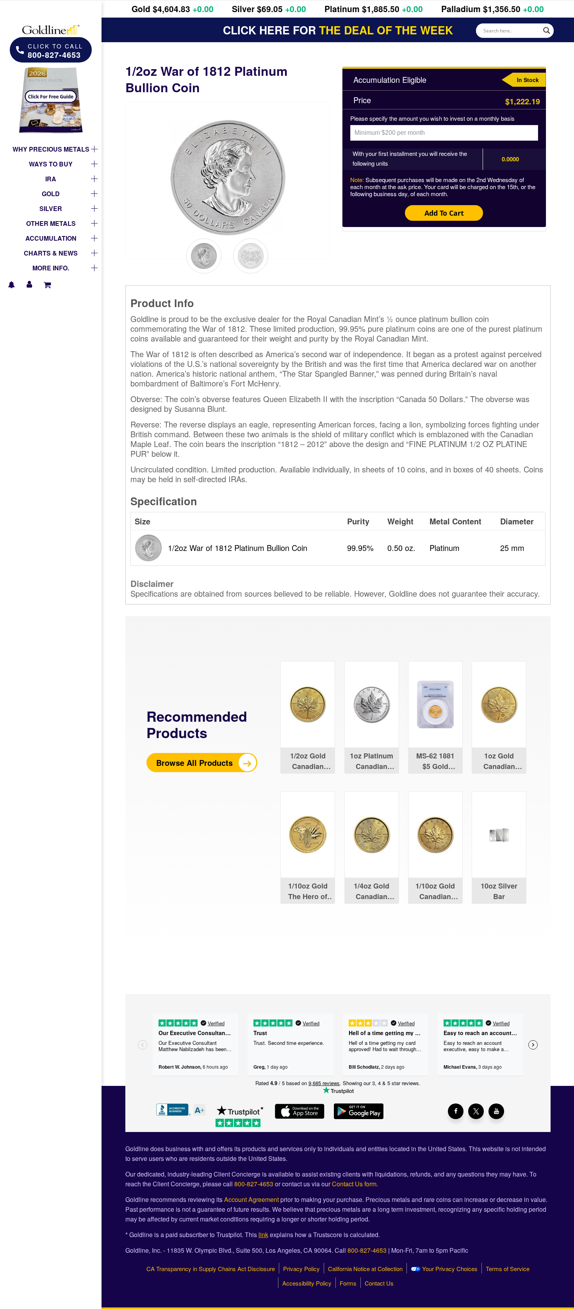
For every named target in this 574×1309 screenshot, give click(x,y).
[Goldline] (51, 23)
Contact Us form (354, 1183)
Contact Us (379, 1283)
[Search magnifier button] (546, 30)
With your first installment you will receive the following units (410, 158)
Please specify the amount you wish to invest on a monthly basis (432, 118)
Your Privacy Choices (449, 1268)
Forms (348, 1283)
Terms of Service (507, 1268)
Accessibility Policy (307, 1283)
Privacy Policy (301, 1268)
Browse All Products (195, 762)
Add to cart (444, 213)
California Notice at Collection (365, 1268)
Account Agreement (251, 1199)
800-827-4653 (253, 1183)
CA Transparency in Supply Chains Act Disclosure (210, 1268)
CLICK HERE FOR (338, 30)
